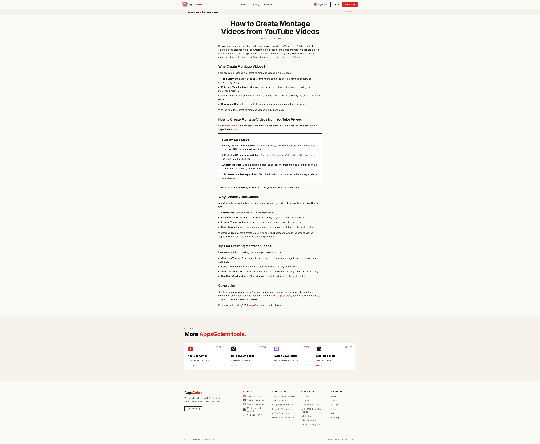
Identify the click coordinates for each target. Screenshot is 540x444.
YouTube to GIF (279, 400)
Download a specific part (283, 417)
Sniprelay (335, 417)
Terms (333, 409)
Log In (336, 4)
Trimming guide (309, 420)
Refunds (334, 413)
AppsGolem (294, 57)
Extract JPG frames (281, 409)
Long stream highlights (282, 405)
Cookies (334, 405)
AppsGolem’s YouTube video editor (285, 155)
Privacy (334, 400)
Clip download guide (311, 424)
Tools (242, 4)
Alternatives (307, 416)
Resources (269, 4)
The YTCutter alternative (283, 396)
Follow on (192, 409)
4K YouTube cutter (280, 413)
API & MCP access (310, 405)
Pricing (256, 4)
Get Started (350, 4)
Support (305, 400)
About (333, 396)
